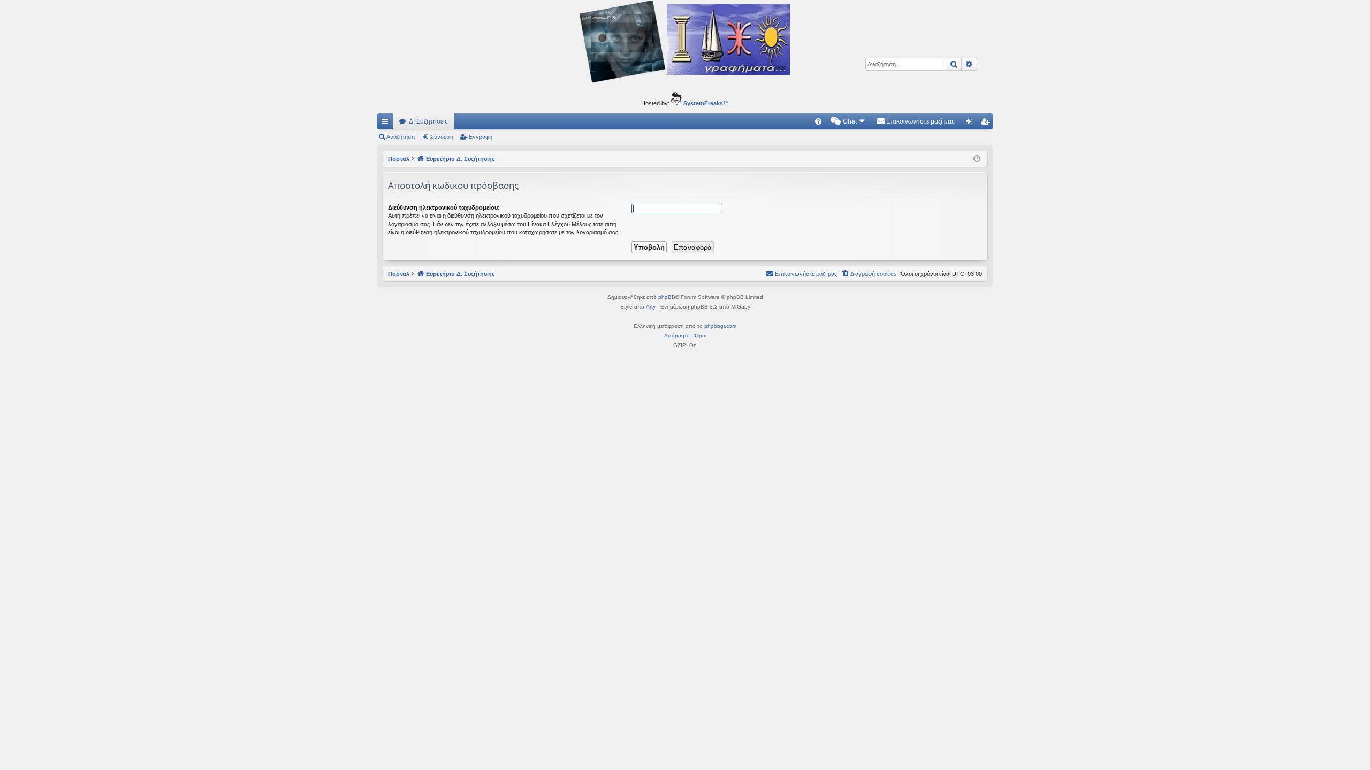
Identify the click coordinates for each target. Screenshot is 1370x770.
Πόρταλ (398, 159)
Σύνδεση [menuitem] (971, 123)
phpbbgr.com (720, 326)
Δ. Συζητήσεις (428, 121)
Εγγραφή (480, 137)
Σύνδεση (441, 137)
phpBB (666, 297)
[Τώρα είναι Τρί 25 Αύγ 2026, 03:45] (976, 159)
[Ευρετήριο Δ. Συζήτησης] (685, 43)
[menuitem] (818, 121)
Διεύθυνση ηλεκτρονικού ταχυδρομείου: (444, 207)
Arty (651, 307)
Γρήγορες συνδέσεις (387, 123)
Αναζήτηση (400, 137)
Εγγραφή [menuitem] (987, 123)
